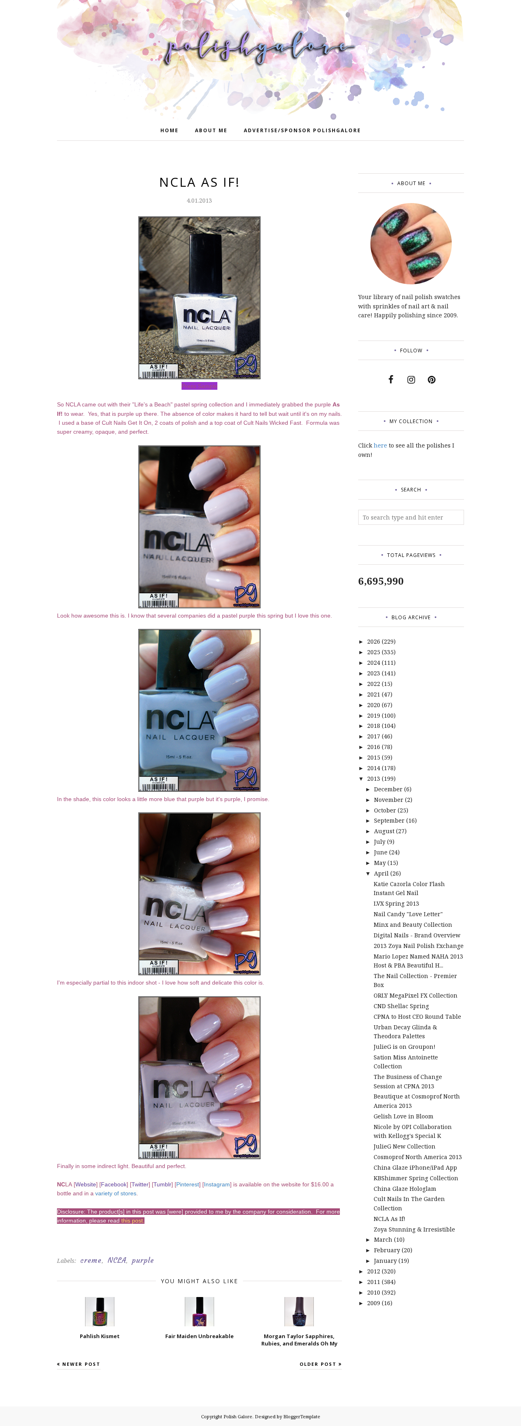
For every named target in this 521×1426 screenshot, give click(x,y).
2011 (373, 1282)
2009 (373, 1303)
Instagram (217, 1184)
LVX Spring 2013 (396, 903)
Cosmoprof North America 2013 (418, 1157)
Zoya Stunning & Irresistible (414, 1229)
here (380, 445)
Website (85, 1184)
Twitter (140, 1184)
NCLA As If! (389, 1219)
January (385, 1260)
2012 (373, 1271)
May (380, 863)
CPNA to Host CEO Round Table (417, 1016)
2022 (373, 684)
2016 (373, 747)
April (381, 873)
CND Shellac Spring (401, 1006)
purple (143, 1260)
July (379, 841)
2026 (373, 641)
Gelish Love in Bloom (403, 1116)
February (387, 1250)
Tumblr (162, 1184)
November (388, 800)
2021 (373, 694)
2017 (373, 736)
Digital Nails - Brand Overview (417, 935)
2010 (373, 1292)
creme (91, 1260)
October (385, 810)
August (384, 831)
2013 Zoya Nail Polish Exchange (419, 946)
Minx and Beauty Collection (413, 924)
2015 (373, 757)
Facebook (114, 1184)
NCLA (116, 1260)
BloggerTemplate (301, 1416)
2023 (373, 673)
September (389, 820)
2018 (373, 725)
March (383, 1239)
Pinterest (187, 1184)
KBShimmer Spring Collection (416, 1178)
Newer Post (81, 1364)
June (380, 852)
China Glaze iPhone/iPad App (415, 1167)
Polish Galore (237, 1416)
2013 (373, 778)
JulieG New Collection (405, 1146)
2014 (373, 768)
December (388, 789)
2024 (373, 662)
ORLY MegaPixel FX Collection (416, 995)
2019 (373, 715)
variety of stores (115, 1193)
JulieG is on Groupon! (405, 1046)
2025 (373, 652)
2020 (373, 705)
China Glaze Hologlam (405, 1188)
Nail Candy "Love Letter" (408, 914)
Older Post (318, 1364)
